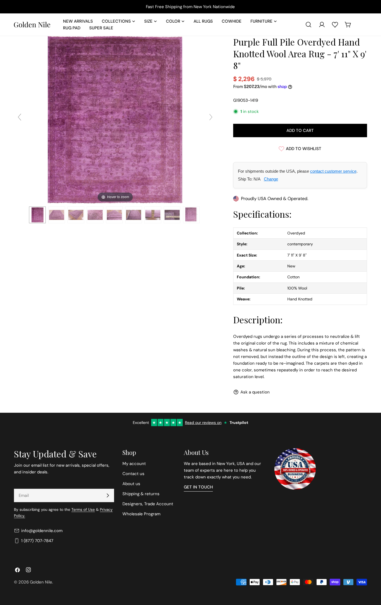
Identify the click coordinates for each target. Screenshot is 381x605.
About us (131, 484)
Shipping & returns (141, 494)
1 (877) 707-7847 (37, 541)
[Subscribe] (108, 495)
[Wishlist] (335, 24)
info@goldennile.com (41, 530)
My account (134, 463)
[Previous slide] (19, 117)
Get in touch (198, 487)
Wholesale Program (141, 514)
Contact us (133, 473)
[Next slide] (210, 117)
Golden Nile (41, 582)
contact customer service (333, 171)
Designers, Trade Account (147, 504)
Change (271, 179)
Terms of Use (83, 509)
